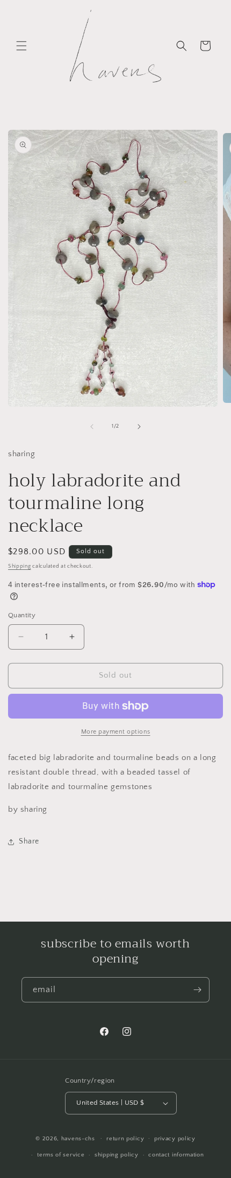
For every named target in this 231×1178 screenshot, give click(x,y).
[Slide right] (139, 426)
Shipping (19, 566)
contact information (176, 1155)
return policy (125, 1138)
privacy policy (175, 1138)
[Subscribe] (197, 989)
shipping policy (117, 1155)
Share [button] (29, 841)
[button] (21, 46)
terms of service (60, 1155)
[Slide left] (92, 426)
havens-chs (78, 1138)
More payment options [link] (115, 731)
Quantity (21, 615)
